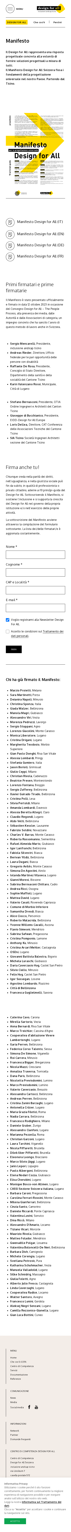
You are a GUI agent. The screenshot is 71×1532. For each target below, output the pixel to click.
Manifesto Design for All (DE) (40, 245)
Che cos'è (39, 22)
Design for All (16, 22)
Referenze (15, 1379)
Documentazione (19, 1374)
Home (13, 1357)
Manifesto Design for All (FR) (40, 256)
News (13, 1398)
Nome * (11, 546)
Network (14, 1430)
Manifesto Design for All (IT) (40, 221)
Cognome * (14, 564)
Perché (57, 22)
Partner (14, 1435)
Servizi (13, 1370)
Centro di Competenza (22, 1366)
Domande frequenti (20, 1439)
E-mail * (12, 600)
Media (13, 1402)
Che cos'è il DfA (18, 1362)
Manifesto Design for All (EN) (40, 234)
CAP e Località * (17, 582)
